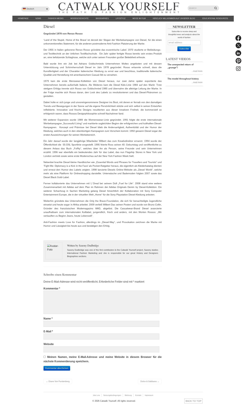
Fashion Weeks (55, 18)
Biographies (102, 18)
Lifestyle (121, 18)
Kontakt (138, 395)
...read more (197, 71)
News (38, 18)
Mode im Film (139, 18)
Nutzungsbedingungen (112, 395)
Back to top (193, 401)
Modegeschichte (79, 18)
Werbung (128, 395)
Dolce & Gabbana (149, 381)
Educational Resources (215, 18)
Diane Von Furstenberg (58, 381)
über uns (96, 395)
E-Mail (48, 331)
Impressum (149, 395)
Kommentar (52, 288)
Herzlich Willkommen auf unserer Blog (174, 18)
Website (49, 344)
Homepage (23, 18)
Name (48, 318)
